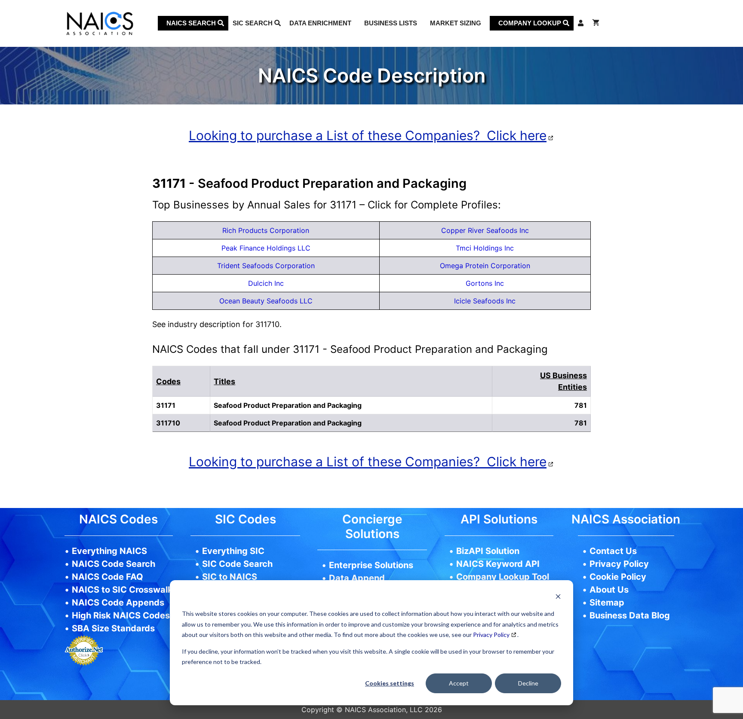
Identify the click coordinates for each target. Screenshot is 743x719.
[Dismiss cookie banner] (558, 597)
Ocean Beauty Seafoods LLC (266, 301)
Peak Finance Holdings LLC (265, 248)
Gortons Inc (485, 283)
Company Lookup (530, 23)
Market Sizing (455, 23)
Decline (528, 683)
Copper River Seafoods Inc (485, 230)
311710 (168, 423)
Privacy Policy (491, 634)
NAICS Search (192, 23)
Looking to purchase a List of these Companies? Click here (368, 135)
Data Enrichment (320, 23)
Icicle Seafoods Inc (485, 301)
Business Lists (390, 23)
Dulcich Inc (266, 283)
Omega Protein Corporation (485, 265)
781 (580, 423)
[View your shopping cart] (596, 23)
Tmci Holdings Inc (485, 248)
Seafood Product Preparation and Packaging (288, 423)
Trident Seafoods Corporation (266, 265)
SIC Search (253, 23)
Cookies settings (389, 683)
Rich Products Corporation (265, 230)
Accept (459, 683)
